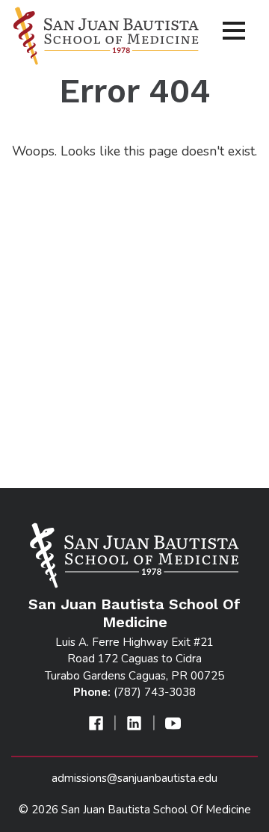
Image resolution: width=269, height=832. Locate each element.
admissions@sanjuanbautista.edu (134, 778)
